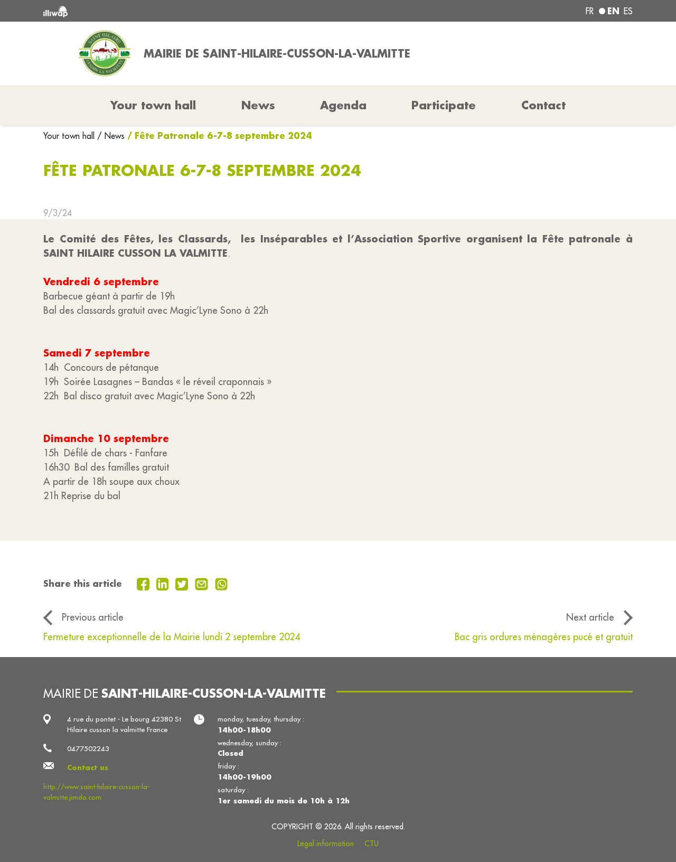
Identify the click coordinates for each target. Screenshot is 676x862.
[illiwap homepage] (162, 11)
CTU (371, 843)
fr (590, 11)
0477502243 (88, 748)
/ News (111, 135)
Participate (443, 105)
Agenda (343, 105)
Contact (543, 105)
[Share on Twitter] (183, 583)
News (258, 105)
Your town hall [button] (153, 105)
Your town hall (70, 135)
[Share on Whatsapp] (221, 583)
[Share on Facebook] (144, 583)
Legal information (325, 843)
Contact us (87, 767)
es (628, 11)
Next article (590, 617)
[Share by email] (203, 583)
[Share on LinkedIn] (164, 583)
